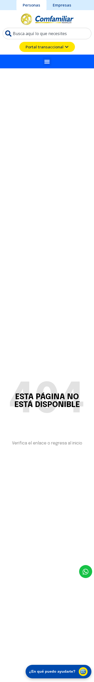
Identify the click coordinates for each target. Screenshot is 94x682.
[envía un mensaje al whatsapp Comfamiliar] (85, 571)
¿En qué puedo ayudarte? (52, 671)
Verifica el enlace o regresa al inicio (47, 443)
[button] (47, 61)
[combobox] (47, 33)
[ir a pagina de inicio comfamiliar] (47, 19)
